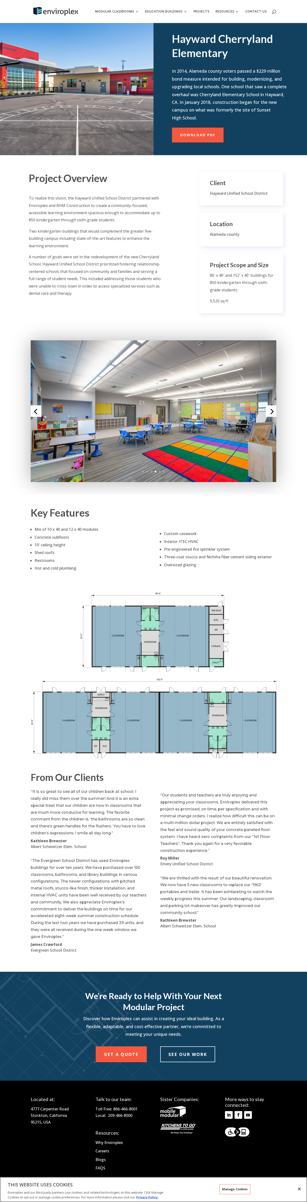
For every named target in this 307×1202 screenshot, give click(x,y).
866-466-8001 (125, 1109)
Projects (201, 11)
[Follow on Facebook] (238, 1115)
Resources (225, 11)
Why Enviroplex (109, 1142)
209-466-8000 (120, 1115)
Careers (102, 1151)
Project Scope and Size (239, 264)
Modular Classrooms (114, 11)
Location (221, 223)
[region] (153, 1189)
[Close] (299, 1189)
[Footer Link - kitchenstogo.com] (178, 1132)
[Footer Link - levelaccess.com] (237, 1132)
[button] (277, 15)
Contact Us (256, 11)
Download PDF (197, 134)
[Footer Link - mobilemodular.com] (173, 1115)
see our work (187, 1054)
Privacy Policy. (147, 1197)
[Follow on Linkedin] (229, 1115)
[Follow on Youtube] (248, 1115)
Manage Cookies (235, 1189)
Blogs (100, 1159)
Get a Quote (121, 1054)
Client (218, 182)
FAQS (100, 1168)
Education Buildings (164, 11)
